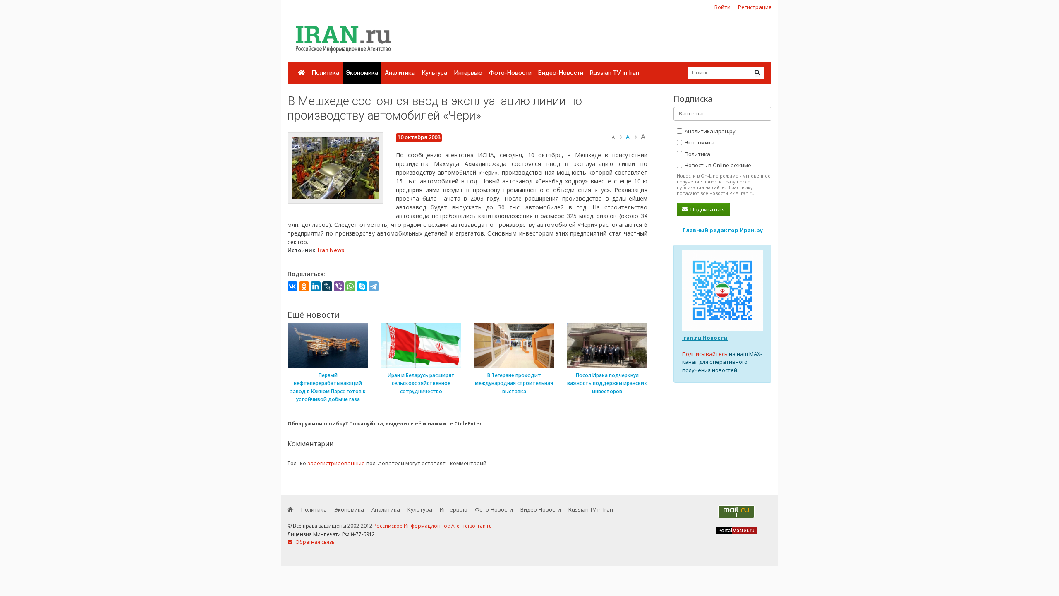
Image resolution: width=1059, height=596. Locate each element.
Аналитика (400, 73)
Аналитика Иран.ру (709, 131)
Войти (722, 7)
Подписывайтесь (705, 354)
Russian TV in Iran (614, 73)
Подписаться (707, 209)
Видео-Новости (560, 73)
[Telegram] (374, 286)
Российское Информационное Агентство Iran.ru (433, 525)
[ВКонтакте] (292, 286)
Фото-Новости (510, 73)
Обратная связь (314, 542)
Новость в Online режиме (717, 165)
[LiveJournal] (327, 286)
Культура (434, 73)
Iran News (331, 250)
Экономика (362, 73)
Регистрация (754, 7)
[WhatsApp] (350, 286)
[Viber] (339, 286)
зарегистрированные (336, 463)
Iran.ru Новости (705, 337)
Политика (325, 73)
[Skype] (362, 286)
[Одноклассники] (304, 286)
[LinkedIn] (316, 286)
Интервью (468, 73)
